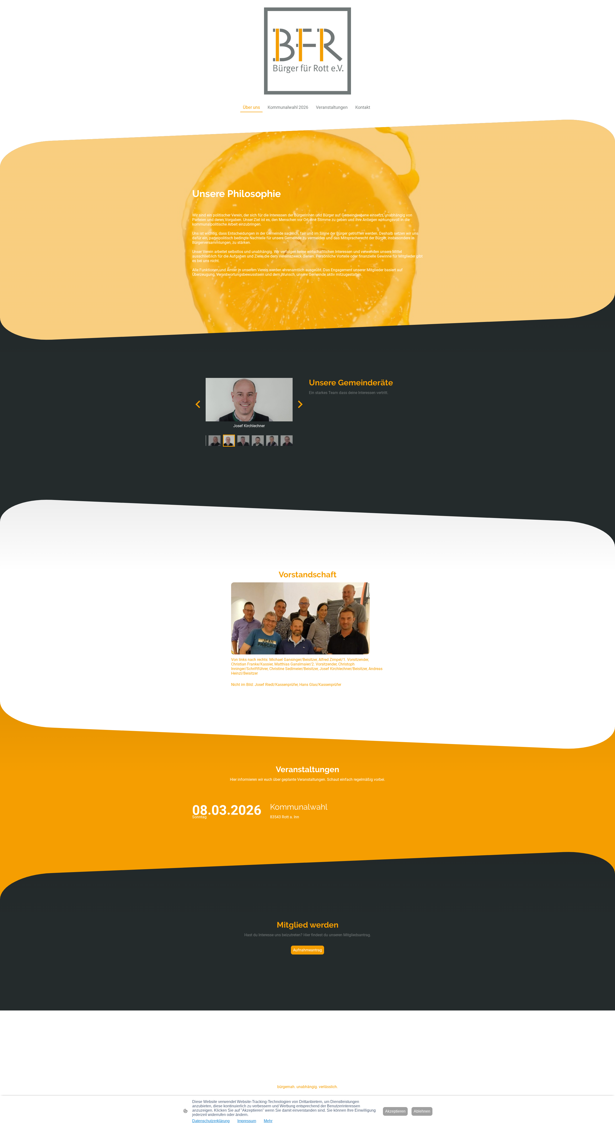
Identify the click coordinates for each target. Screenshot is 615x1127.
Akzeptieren (395, 1111)
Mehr (268, 1121)
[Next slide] (300, 404)
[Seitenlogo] (307, 51)
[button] (215, 441)
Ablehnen (422, 1111)
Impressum (246, 1121)
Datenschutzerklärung (211, 1121)
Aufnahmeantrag (307, 950)
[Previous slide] (198, 404)
